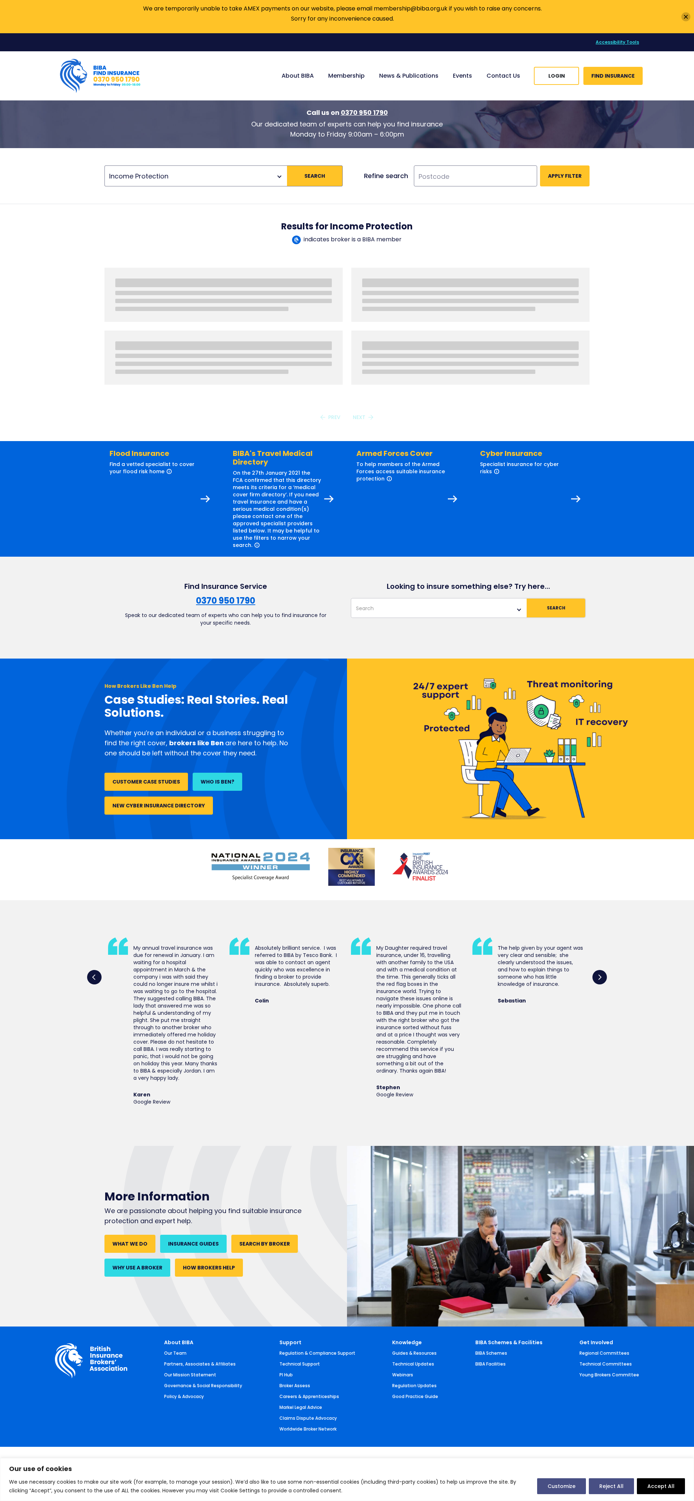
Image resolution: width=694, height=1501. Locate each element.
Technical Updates (413, 1364)
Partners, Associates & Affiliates (200, 1364)
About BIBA (178, 1342)
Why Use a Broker (137, 1267)
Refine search (386, 175)
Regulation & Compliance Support (317, 1353)
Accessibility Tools (617, 42)
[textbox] (439, 608)
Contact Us (503, 76)
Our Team (175, 1353)
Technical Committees (605, 1364)
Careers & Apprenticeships (309, 1396)
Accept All (660, 1486)
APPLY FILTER (565, 176)
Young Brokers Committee (609, 1375)
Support (290, 1342)
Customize (561, 1486)
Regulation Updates (414, 1386)
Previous (94, 977)
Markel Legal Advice (300, 1407)
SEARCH (314, 176)
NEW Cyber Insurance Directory (158, 805)
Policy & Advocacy (184, 1396)
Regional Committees (604, 1353)
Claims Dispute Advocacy (308, 1418)
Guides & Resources (414, 1353)
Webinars (402, 1375)
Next (599, 977)
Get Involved (596, 1342)
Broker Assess (294, 1386)
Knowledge (407, 1342)
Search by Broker (264, 1243)
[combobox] (195, 175)
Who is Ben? (217, 781)
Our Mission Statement (190, 1375)
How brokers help (209, 1267)
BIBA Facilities (490, 1364)
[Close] (685, 16)
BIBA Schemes (491, 1353)
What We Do (129, 1243)
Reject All (611, 1486)
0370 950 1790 (364, 112)
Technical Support (299, 1364)
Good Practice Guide (415, 1396)
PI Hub (286, 1375)
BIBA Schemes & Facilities (509, 1342)
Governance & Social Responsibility (203, 1386)
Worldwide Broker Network (308, 1429)
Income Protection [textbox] (138, 176)
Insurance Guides (193, 1243)
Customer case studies (146, 781)
